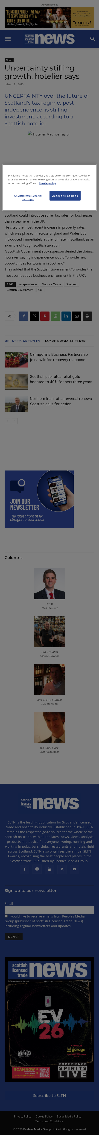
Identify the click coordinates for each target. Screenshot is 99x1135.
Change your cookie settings (28, 197)
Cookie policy (47, 183)
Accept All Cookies (65, 195)
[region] (50, 187)
